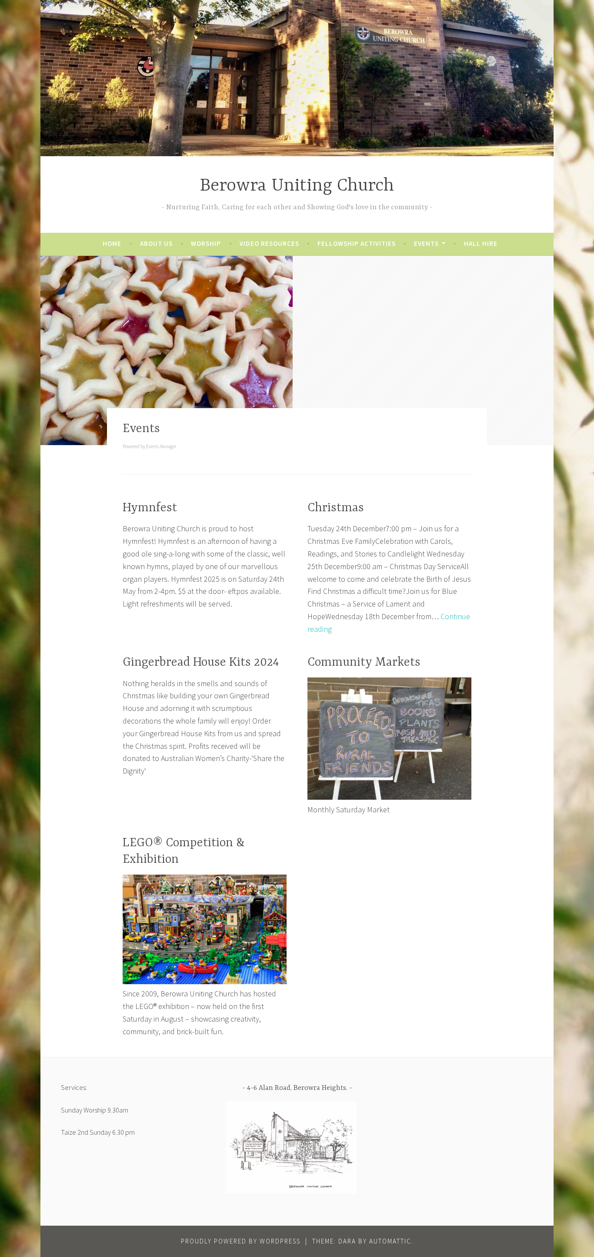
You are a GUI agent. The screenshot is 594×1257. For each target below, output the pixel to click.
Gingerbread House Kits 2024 (201, 663)
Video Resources (269, 243)
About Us (156, 243)
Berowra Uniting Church (297, 186)
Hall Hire (480, 243)
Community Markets (363, 663)
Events (426, 243)
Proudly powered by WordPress (240, 1241)
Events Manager (161, 446)
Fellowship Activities (356, 243)
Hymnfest (150, 508)
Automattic (390, 1241)
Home (112, 243)
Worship (206, 243)
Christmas (335, 508)
